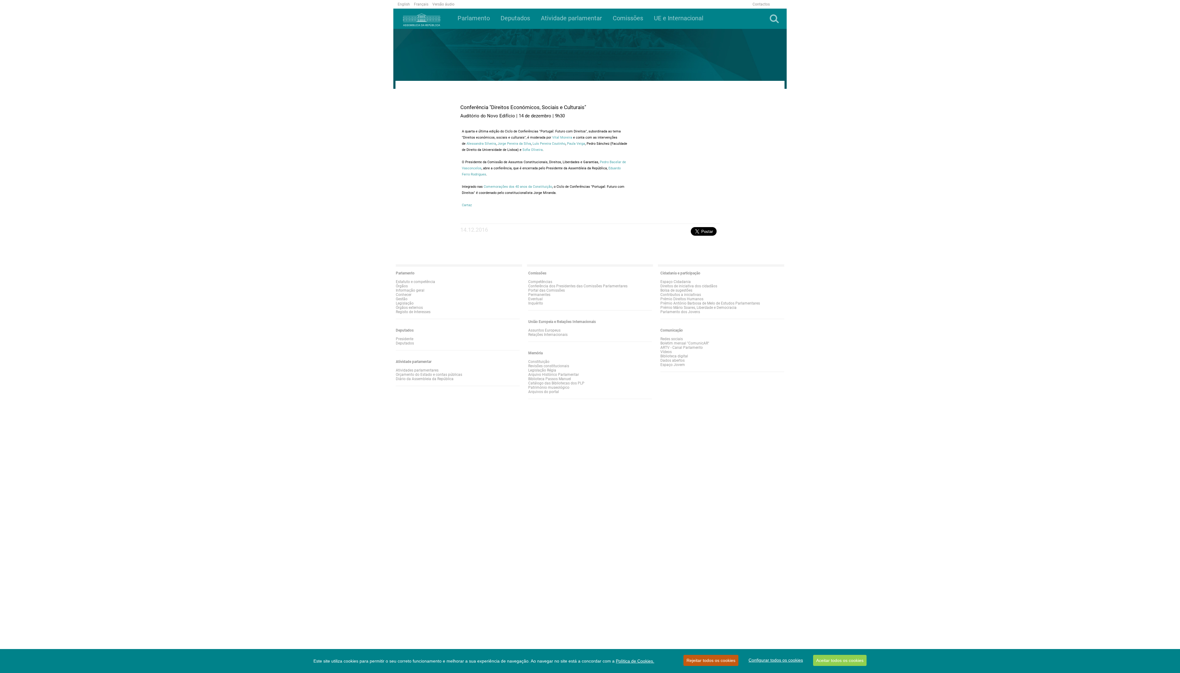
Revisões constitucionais (548, 366)
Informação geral (410, 290)
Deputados (405, 343)
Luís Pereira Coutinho (549, 144)
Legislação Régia (542, 370)
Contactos (761, 4)
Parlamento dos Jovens (680, 312)
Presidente (404, 339)
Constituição (538, 362)
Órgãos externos (409, 307)
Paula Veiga (576, 144)
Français (421, 4)
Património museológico (548, 387)
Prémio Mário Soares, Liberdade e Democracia (698, 307)
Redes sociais (671, 339)
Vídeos (666, 352)
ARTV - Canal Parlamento (681, 347)
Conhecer (403, 295)
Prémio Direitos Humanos (681, 299)
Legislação (405, 303)
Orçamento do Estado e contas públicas (429, 374)
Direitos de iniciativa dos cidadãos (688, 286)
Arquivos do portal (543, 392)
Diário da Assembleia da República (425, 379)
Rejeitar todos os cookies (710, 660)
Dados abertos (672, 360)
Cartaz (467, 205)
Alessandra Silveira (481, 144)
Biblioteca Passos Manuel (549, 379)
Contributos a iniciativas (680, 295)
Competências (540, 282)
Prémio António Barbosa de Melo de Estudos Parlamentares (710, 303)
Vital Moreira (562, 138)
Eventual (535, 299)
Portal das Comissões (546, 290)
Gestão (401, 299)
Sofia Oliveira (532, 150)
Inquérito (535, 303)
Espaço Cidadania (675, 282)
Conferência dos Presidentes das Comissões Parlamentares (577, 286)
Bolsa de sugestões (676, 290)
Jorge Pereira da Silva (514, 144)
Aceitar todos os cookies (839, 660)
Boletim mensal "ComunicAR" (684, 343)
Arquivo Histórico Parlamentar (553, 374)
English (404, 4)
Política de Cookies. (635, 661)
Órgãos (402, 286)
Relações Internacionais (548, 335)
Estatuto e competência (415, 282)
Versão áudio (443, 4)
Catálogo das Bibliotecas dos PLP (556, 383)
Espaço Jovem (672, 365)
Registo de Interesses (413, 312)
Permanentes (539, 295)
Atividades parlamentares (417, 370)
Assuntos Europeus (544, 330)
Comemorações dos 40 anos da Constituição (518, 187)
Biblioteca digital (674, 356)
